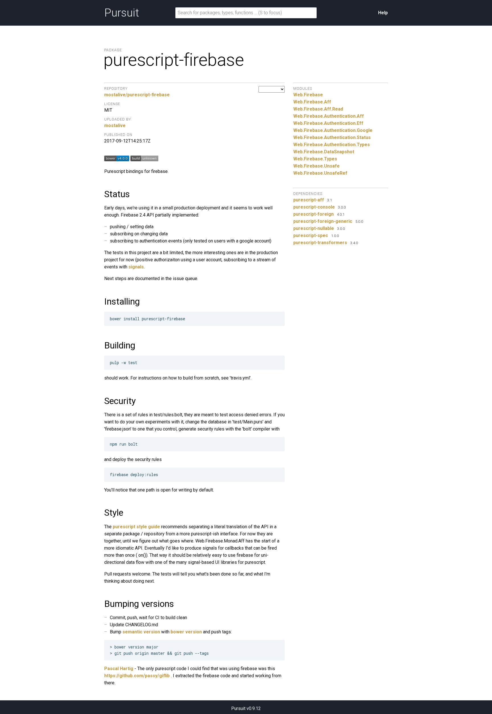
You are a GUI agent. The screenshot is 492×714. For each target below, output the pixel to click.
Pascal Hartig (118, 668)
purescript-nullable (313, 228)
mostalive (115, 125)
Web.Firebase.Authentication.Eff (328, 123)
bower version (186, 632)
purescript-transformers (320, 242)
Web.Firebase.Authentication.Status (332, 137)
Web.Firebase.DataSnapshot (323, 151)
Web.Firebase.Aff (312, 102)
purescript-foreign (313, 214)
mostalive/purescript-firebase (137, 94)
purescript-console (314, 207)
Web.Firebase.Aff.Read (318, 109)
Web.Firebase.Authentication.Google (332, 130)
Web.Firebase (308, 94)
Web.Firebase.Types (315, 159)
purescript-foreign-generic (322, 221)
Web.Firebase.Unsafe (316, 166)
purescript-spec (310, 235)
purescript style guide (136, 526)
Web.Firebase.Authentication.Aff (328, 116)
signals (136, 267)
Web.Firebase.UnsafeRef (320, 173)
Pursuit (121, 12)
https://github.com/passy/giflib (137, 675)
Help (383, 12)
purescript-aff (308, 200)
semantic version (141, 632)
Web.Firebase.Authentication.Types (331, 144)
